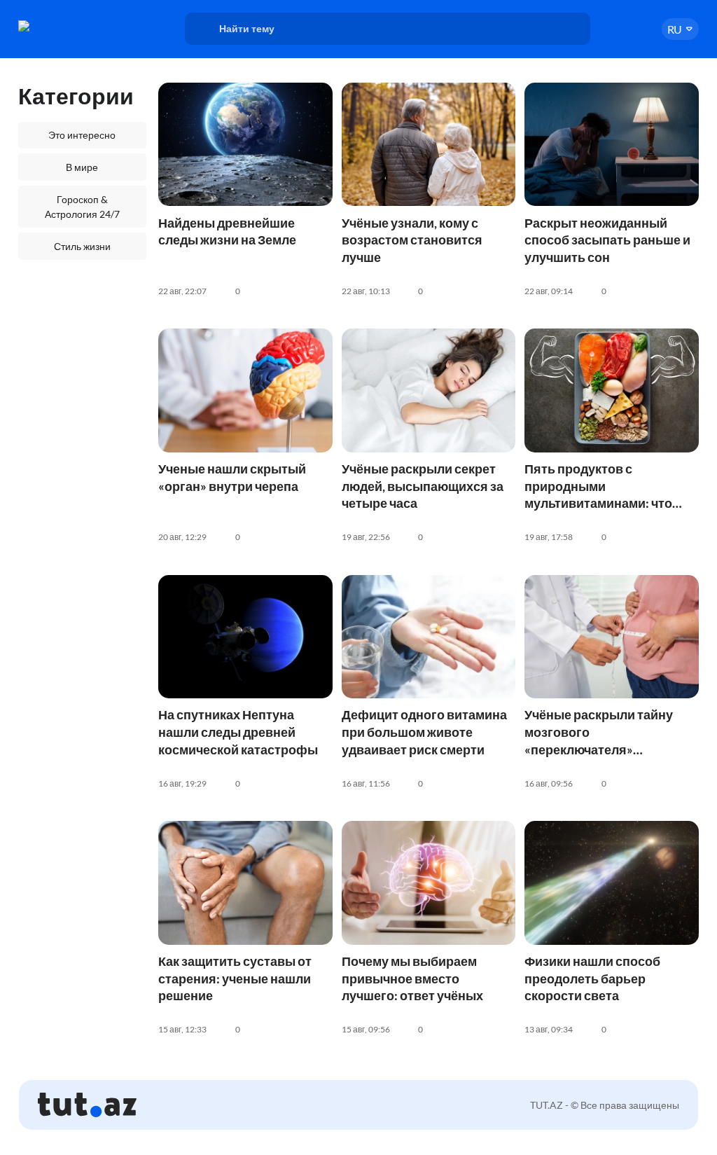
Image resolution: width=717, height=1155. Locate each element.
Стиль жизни (82, 246)
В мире (82, 167)
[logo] (65, 26)
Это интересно (82, 135)
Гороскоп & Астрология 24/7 (82, 206)
